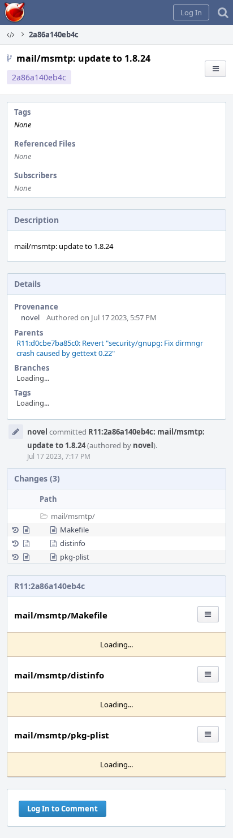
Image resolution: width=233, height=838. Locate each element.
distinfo (72, 543)
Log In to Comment (62, 808)
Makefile (74, 530)
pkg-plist (74, 557)
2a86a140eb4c (39, 77)
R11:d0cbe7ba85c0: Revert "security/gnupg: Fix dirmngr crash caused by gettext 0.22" (109, 348)
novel (30, 317)
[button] (191, 12)
